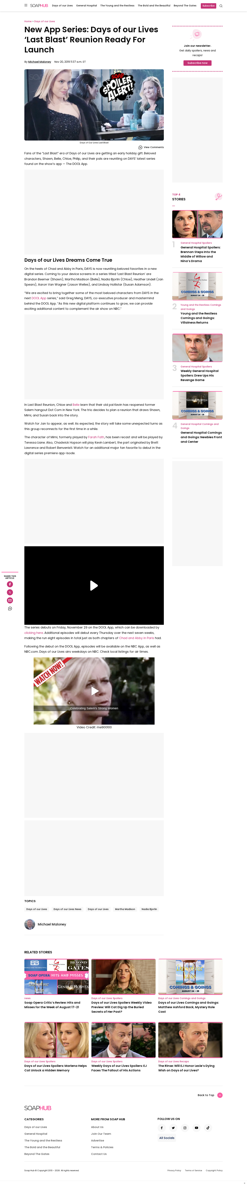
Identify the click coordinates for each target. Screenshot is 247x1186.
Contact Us (99, 1154)
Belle (76, 405)
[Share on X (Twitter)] (10, 592)
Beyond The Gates (185, 5)
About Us (97, 1127)
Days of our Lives (62, 5)
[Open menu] (25, 5)
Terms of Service (193, 1170)
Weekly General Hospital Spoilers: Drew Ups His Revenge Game (200, 375)
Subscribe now (198, 63)
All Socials (166, 1138)
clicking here (33, 633)
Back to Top (206, 1095)
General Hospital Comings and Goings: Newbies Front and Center (201, 437)
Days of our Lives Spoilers (106, 998)
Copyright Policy (214, 1170)
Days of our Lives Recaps (173, 1061)
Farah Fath (96, 437)
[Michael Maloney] (31, 924)
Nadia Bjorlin (149, 909)
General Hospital (86, 5)
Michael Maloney (39, 62)
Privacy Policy (174, 1170)
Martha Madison (125, 909)
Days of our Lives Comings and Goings (181, 998)
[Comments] (10, 608)
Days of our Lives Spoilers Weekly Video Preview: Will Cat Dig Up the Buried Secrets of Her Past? (121, 1007)
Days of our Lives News (67, 909)
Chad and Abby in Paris (136, 638)
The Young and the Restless (117, 5)
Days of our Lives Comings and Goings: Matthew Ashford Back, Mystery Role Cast (188, 1007)
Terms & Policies (102, 1147)
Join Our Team (101, 1134)
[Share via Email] (10, 600)
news (27, 998)
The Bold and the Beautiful (154, 5)
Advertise (97, 1140)
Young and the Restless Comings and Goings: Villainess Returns (199, 318)
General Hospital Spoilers (196, 243)
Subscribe (208, 5)
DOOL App (39, 298)
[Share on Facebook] (10, 584)
